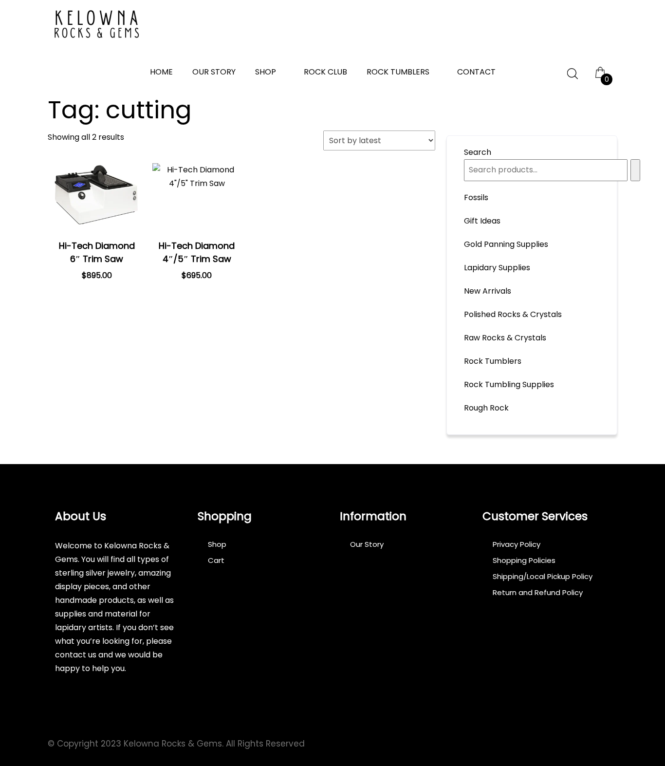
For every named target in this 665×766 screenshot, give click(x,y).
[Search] (635, 170)
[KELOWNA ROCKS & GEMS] (96, 24)
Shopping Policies (524, 560)
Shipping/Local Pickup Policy (542, 576)
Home (161, 71)
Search (477, 152)
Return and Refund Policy (538, 592)
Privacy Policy (516, 544)
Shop (265, 71)
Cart (216, 560)
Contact (476, 71)
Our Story (214, 71)
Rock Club (325, 71)
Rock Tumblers (398, 71)
